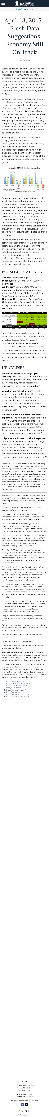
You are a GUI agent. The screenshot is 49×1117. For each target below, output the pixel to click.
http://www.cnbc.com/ (16, 681)
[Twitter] (26, 1104)
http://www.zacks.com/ (16, 688)
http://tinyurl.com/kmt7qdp (18, 683)
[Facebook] (22, 1104)
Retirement (24, 1115)
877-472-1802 (28, 1085)
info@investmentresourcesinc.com (25, 1101)
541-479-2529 (27, 1088)
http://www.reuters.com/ (16, 686)
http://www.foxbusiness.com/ (18, 694)
